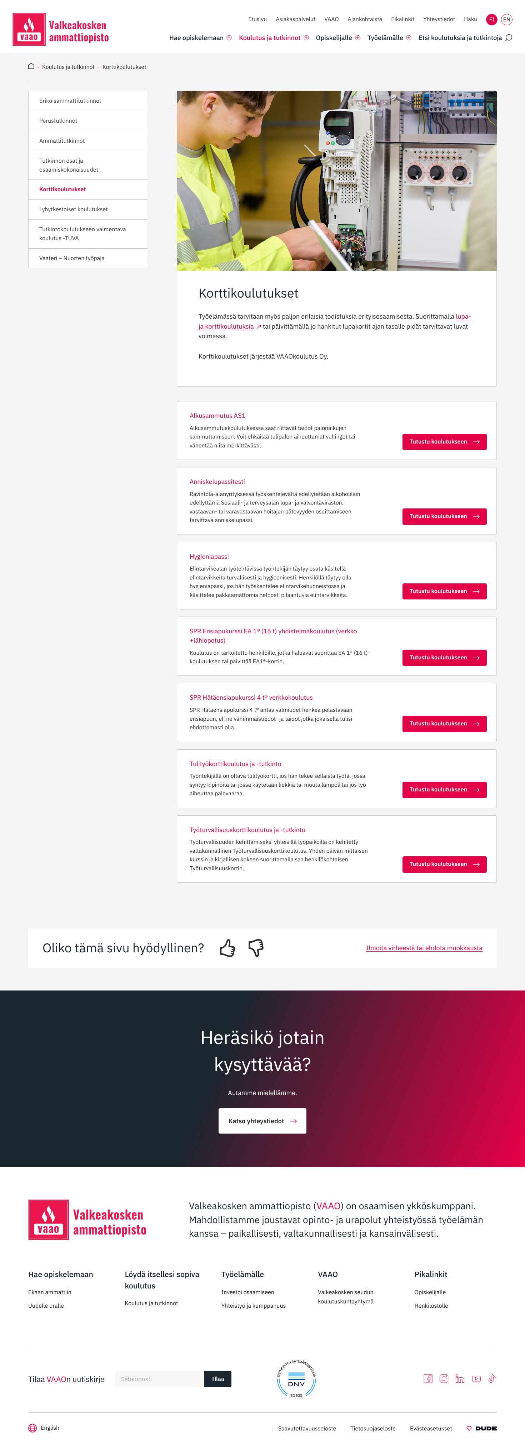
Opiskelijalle (430, 1292)
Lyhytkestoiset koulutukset (73, 209)
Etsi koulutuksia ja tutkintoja (460, 38)
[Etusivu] (31, 67)
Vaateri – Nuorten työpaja (72, 258)
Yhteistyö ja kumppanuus (253, 1305)
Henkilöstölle (432, 1305)
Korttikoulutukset (62, 189)
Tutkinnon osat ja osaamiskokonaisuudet (68, 165)
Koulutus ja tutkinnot (151, 1303)
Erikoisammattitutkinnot (70, 101)
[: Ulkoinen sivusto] (481, 1429)
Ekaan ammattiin (49, 1292)
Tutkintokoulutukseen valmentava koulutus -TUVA (82, 234)
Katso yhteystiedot (256, 1121)
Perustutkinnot (58, 121)
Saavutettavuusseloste (307, 1428)
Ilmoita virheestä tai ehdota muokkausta (424, 948)
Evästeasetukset (431, 1428)
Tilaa (217, 1378)
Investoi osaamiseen (247, 1292)
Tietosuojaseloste (373, 1428)
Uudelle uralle (46, 1305)
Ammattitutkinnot (62, 141)
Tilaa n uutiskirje (66, 1379)
